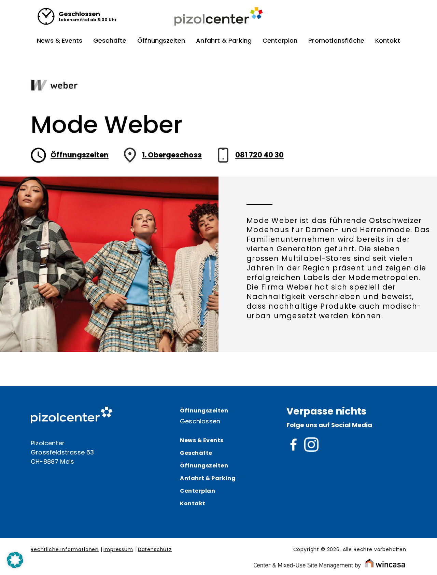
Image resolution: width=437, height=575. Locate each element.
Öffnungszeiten (161, 40)
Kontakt (387, 40)
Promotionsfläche (336, 40)
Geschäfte (110, 40)
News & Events (59, 40)
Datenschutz (155, 550)
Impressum (118, 550)
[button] (15, 560)
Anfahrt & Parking (224, 40)
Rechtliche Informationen (65, 550)
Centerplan (280, 40)
